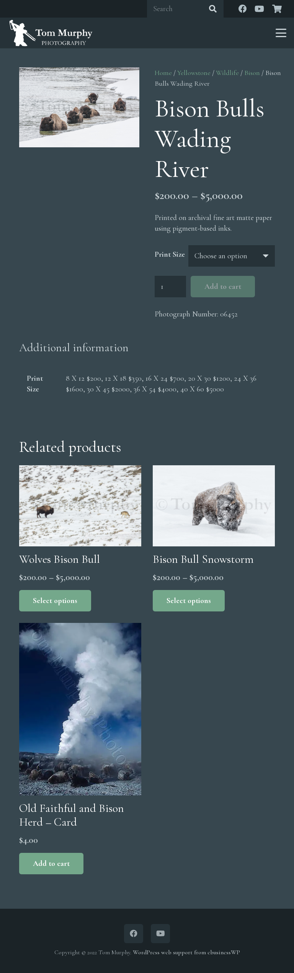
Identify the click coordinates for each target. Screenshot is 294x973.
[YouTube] (259, 8)
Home (163, 72)
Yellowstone (194, 72)
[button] (281, 33)
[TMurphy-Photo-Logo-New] (51, 33)
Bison (252, 72)
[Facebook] (242, 8)
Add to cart (222, 286)
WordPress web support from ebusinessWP (186, 952)
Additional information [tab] (74, 348)
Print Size (170, 254)
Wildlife (227, 72)
